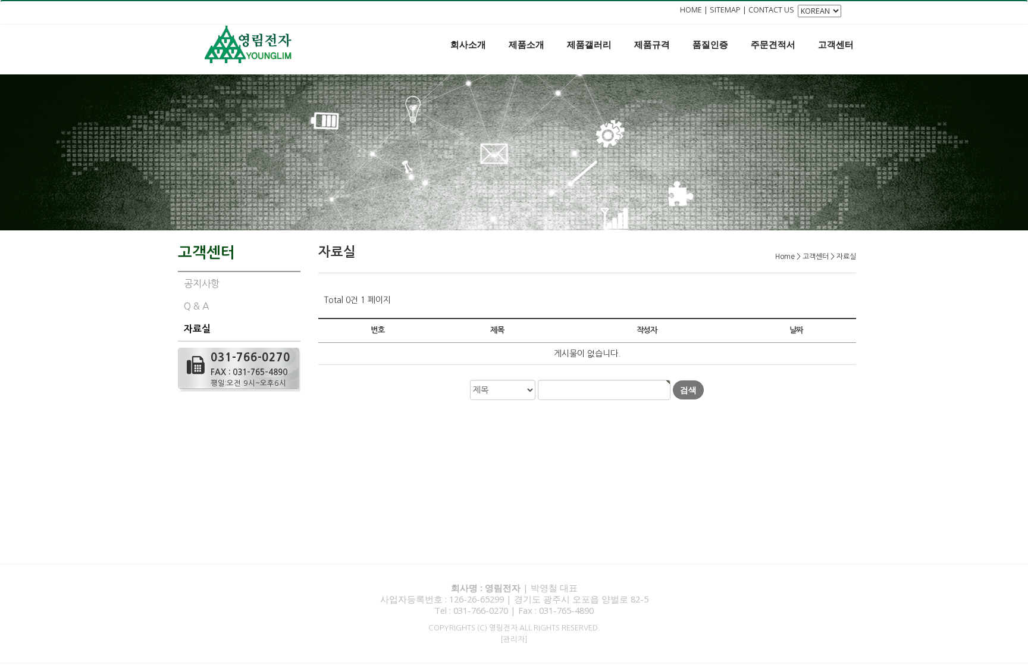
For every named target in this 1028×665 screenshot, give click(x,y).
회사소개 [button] (468, 44)
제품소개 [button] (526, 44)
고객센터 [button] (836, 44)
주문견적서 (773, 44)
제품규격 (652, 44)
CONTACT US (771, 10)
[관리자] (514, 639)
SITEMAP (725, 10)
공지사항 (202, 283)
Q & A (196, 306)
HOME (691, 10)
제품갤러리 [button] (589, 44)
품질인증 (710, 44)
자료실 (197, 328)
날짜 (796, 330)
